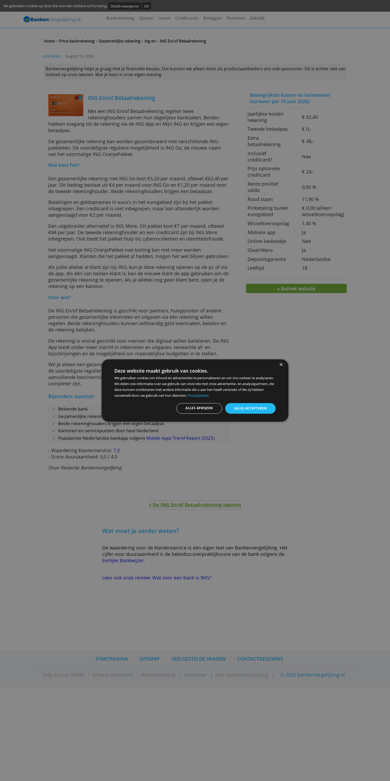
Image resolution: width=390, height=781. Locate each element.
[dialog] (195, 390)
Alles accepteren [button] (250, 408)
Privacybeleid (198, 395)
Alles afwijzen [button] (199, 408)
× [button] (281, 364)
